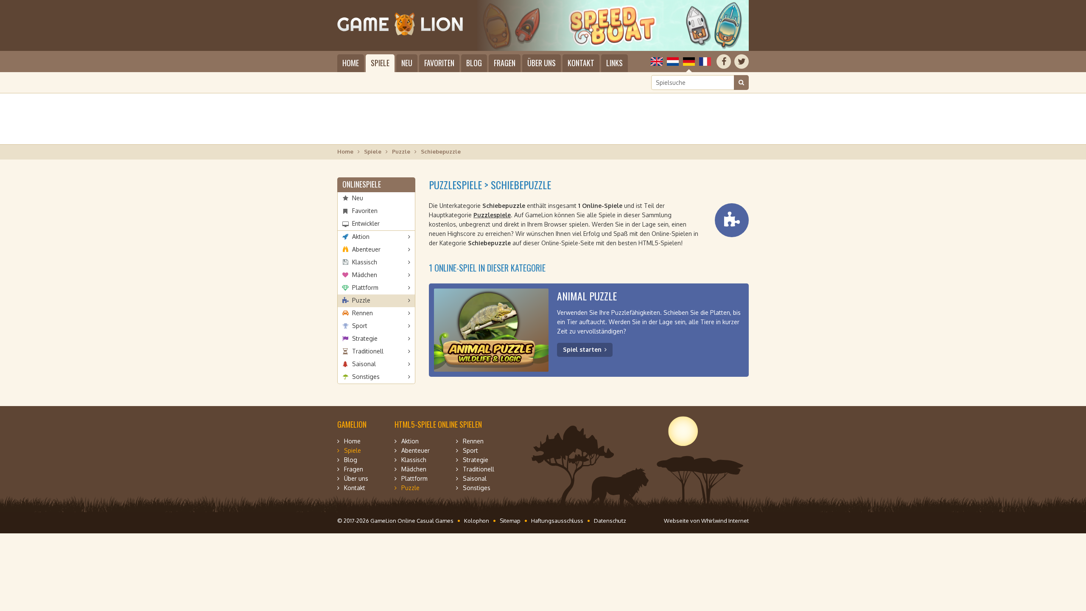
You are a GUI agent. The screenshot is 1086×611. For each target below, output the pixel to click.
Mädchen (364, 274)
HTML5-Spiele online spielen (438, 424)
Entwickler (366, 223)
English (657, 61)
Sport (359, 325)
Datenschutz (610, 520)
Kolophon (476, 520)
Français (705, 61)
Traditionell (367, 351)
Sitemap (510, 520)
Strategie (365, 338)
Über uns (541, 62)
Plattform (365, 287)
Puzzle (401, 151)
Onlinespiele (361, 184)
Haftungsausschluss (557, 520)
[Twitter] (741, 61)
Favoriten (439, 62)
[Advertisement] (543, 119)
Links (614, 62)
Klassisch (364, 262)
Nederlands (673, 61)
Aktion (360, 236)
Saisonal (364, 363)
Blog (474, 62)
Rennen (362, 313)
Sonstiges (366, 376)
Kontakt (581, 62)
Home (350, 62)
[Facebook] (724, 61)
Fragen (504, 62)
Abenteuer (366, 249)
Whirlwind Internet (725, 520)
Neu (406, 62)
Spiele (380, 62)
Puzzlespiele (492, 215)
